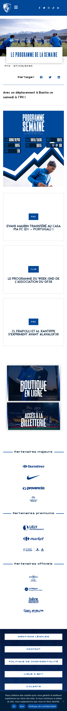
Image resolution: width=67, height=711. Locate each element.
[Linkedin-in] (58, 7)
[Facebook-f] (39, 7)
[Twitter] (44, 7)
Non (22, 706)
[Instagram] (48, 7)
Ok (14, 706)
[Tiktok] (53, 7)
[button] (41, 77)
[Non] (63, 701)
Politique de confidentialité (42, 706)
